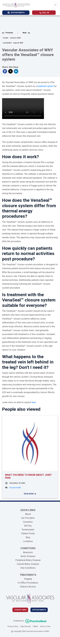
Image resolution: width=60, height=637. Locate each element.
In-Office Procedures (28, 582)
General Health (15, 488)
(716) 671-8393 (20, 610)
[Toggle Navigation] (55, 4)
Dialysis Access (28, 586)
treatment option (45, 86)
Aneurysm (28, 552)
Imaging (28, 579)
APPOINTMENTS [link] (17, 13)
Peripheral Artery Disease (28, 560)
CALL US (45, 13)
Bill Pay (28, 525)
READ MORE (29, 494)
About (28, 514)
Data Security (25, 626)
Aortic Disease (28, 556)
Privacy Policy (13, 626)
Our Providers (28, 518)
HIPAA (35, 626)
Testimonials (28, 529)
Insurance (28, 522)
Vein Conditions (28, 568)
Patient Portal (28, 533)
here (34, 402)
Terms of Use (45, 626)
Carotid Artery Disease (28, 564)
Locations (28, 541)
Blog (28, 537)
